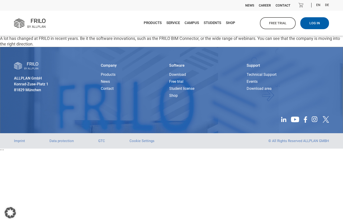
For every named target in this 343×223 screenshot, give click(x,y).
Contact (283, 5)
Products (153, 23)
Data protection (61, 141)
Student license (181, 88)
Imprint (19, 141)
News (249, 5)
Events (252, 81)
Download (177, 74)
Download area (259, 88)
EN (318, 5)
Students (212, 23)
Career (265, 5)
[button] (10, 212)
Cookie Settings (142, 141)
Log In (314, 23)
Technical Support (261, 74)
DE (327, 5)
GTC (101, 141)
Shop (230, 23)
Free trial (278, 23)
